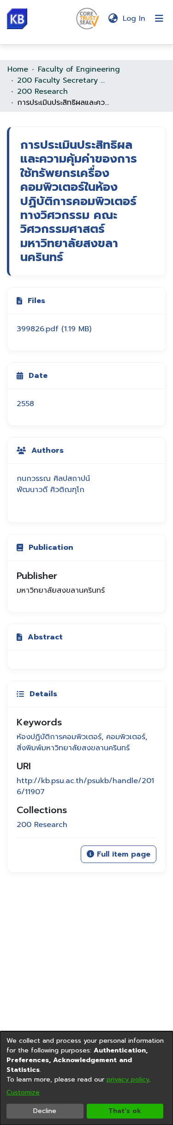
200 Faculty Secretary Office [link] (63, 80)
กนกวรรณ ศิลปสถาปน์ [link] (53, 478)
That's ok (124, 1111)
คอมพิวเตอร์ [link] (125, 736)
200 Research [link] (42, 91)
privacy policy (128, 1079)
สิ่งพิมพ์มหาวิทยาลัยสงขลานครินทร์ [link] (73, 748)
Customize (23, 1092)
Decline (44, 1111)
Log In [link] (134, 18)
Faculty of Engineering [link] (79, 69)
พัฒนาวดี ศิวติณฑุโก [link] (50, 489)
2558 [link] (25, 403)
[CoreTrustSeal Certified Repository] (87, 18)
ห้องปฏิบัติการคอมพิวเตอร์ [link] (59, 736)
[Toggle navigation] (159, 18)
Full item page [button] (122, 854)
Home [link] (17, 69)
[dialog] (86, 1078)
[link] (54, 328)
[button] (17, 18)
